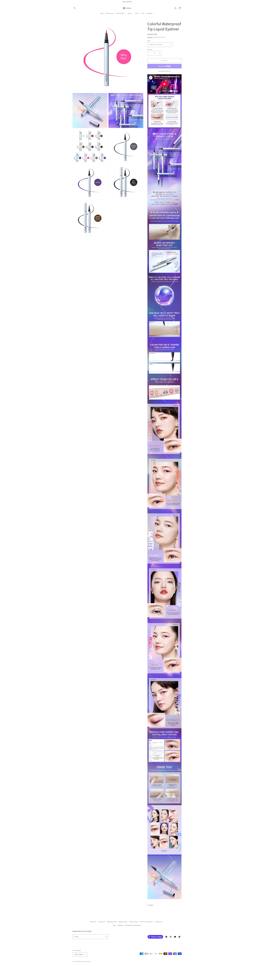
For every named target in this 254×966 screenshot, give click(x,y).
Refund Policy (122, 922)
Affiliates (120, 925)
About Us (93, 922)
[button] (74, 8)
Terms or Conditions (146, 922)
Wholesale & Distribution (133, 925)
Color (148, 41)
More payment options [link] (164, 71)
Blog (114, 925)
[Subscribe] (106, 936)
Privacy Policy (133, 922)
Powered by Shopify (86, 961)
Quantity (149, 49)
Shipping (149, 37)
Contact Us (101, 922)
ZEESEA (78, 961)
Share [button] (151, 905)
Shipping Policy (112, 922)
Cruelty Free (158, 922)
